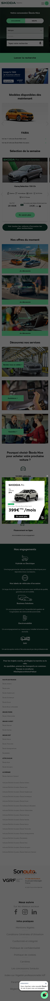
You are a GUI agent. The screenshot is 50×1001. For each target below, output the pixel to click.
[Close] (47, 475)
